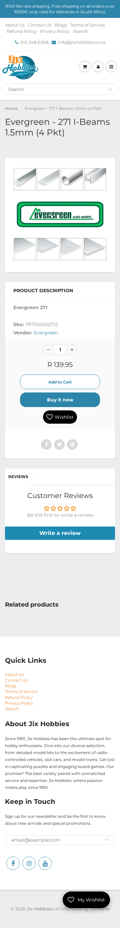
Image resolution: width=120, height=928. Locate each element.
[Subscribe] (106, 839)
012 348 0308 (34, 42)
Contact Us (39, 25)
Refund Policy (22, 31)
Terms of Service (87, 25)
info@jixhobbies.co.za (81, 42)
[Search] (110, 89)
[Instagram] (29, 863)
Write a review (60, 533)
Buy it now (60, 400)
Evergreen (46, 333)
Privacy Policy (55, 31)
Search (80, 31)
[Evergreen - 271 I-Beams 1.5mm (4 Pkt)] (60, 214)
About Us (15, 25)
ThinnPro (100, 908)
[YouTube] (45, 863)
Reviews (18, 476)
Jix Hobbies (39, 908)
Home (11, 108)
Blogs (61, 25)
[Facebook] (13, 863)
